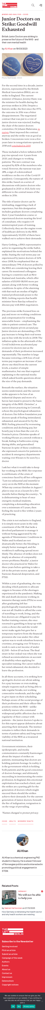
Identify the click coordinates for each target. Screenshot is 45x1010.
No (19, 1006)
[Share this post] (42, 891)
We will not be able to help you (29, 896)
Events (5, 965)
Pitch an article (9, 950)
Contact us (7, 973)
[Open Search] (33, 5)
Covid (25, 14)
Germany (22, 891)
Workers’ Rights (25, 821)
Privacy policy (29, 1006)
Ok (13, 1006)
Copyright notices (10, 984)
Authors (5, 961)
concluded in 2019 (21, 145)
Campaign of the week (12, 957)
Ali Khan (9, 48)
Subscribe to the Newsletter (17, 941)
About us (6, 969)
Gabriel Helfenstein (13, 908)
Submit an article (10, 954)
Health (12, 821)
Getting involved (9, 946)
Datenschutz (8, 980)
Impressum (7, 977)
